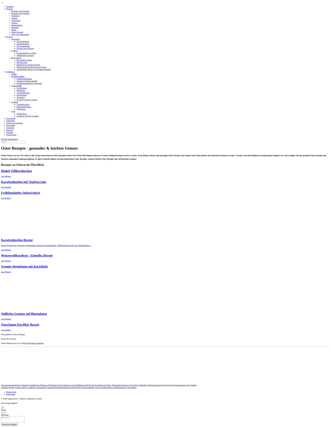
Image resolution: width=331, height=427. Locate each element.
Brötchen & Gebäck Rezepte (28, 65)
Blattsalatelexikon (24, 107)
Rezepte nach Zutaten (20, 11)
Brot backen (16, 58)
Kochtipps (15, 39)
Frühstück (15, 16)
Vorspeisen (15, 20)
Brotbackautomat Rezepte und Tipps (31, 67)
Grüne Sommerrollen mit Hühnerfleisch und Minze (115, 387)
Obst (13, 111)
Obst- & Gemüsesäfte (20, 34)
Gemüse (14, 102)
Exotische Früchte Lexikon (28, 116)
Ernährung (10, 72)
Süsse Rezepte (17, 32)
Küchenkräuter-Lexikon (26, 53)
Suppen (14, 23)
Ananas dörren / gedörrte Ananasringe (30, 387)
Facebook (10, 128)
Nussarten (21, 97)
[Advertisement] (78, 217)
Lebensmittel (16, 86)
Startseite (10, 6)
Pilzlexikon (21, 109)
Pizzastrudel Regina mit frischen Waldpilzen (130, 385)
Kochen (9, 37)
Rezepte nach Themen (20, 13)
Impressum (10, 394)
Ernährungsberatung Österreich (29, 83)
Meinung (4, 415)
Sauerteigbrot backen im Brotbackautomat (34, 69)
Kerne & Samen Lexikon (27, 100)
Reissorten (21, 90)
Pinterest (9, 130)
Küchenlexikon (23, 44)
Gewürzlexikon (23, 41)
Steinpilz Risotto (7, 387)
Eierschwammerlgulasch (11, 385)
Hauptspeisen (16, 25)
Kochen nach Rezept (25, 48)
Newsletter (10, 125)
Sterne (3, 410)
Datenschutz (11, 392)
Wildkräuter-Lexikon (25, 55)
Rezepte (9, 9)
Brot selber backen (24, 60)
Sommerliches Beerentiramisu (58, 387)
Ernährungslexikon (24, 79)
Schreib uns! (11, 135)
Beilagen (15, 27)
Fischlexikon (22, 88)
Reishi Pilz (76, 387)
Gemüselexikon (23, 104)
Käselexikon (22, 95)
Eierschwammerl (87, 387)
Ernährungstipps (18, 76)
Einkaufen (10, 121)
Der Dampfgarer (23, 46)
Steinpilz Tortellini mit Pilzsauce (34, 385)
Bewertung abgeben (35, 343)
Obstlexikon (22, 114)
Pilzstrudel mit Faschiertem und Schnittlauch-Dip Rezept (71, 385)
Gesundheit (11, 118)
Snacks (14, 18)
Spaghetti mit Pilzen (103, 385)
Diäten (14, 74)
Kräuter (14, 51)
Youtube (9, 132)
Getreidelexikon (23, 93)
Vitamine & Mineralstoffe (27, 81)
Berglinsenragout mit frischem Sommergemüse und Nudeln (172, 385)
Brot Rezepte (22, 62)
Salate (13, 30)
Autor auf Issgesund (14, 123)
